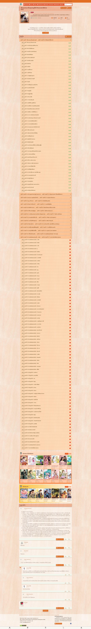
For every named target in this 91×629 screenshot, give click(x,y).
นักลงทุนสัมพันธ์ (56, 615)
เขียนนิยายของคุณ (35, 615)
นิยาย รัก (32, 12)
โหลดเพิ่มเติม (45, 610)
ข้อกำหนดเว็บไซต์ (40, 615)
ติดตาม (69, 7)
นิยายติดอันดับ (21, 615)
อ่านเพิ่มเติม (46, 32)
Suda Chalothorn (27, 559)
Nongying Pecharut (27, 508)
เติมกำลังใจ (30, 615)
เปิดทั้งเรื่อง (69, 36)
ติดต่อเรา (52, 615)
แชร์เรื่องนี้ (64, 7)
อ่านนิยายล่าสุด (26, 615)
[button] (69, 454)
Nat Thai (25, 602)
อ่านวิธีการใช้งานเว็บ (59, 623)
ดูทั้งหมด (66, 453)
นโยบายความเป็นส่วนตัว (47, 615)
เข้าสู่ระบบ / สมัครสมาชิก (68, 1)
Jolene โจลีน (29, 568)
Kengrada (26, 542)
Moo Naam (26, 550)
